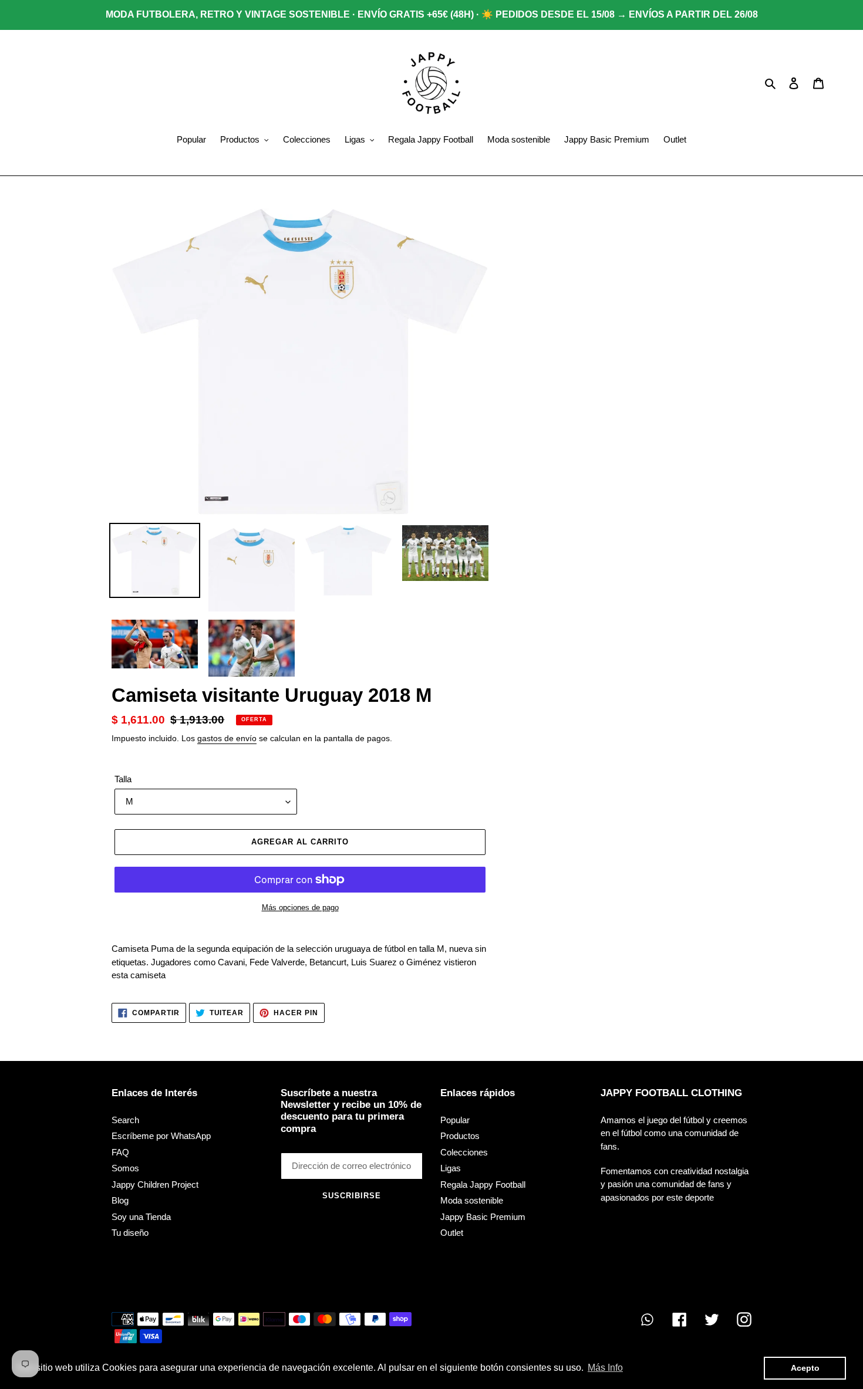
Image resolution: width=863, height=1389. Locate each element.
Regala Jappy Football (482, 1184)
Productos (460, 1136)
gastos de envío (227, 738)
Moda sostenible (471, 1200)
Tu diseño (130, 1233)
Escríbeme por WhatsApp (161, 1136)
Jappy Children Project (155, 1184)
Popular (455, 1120)
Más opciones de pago (300, 907)
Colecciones (464, 1152)
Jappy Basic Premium (482, 1217)
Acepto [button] (805, 1368)
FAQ (120, 1152)
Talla (123, 779)
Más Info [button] (605, 1368)
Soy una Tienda (141, 1217)
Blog (120, 1200)
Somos (125, 1168)
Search (125, 1120)
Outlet (451, 1233)
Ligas (450, 1168)
